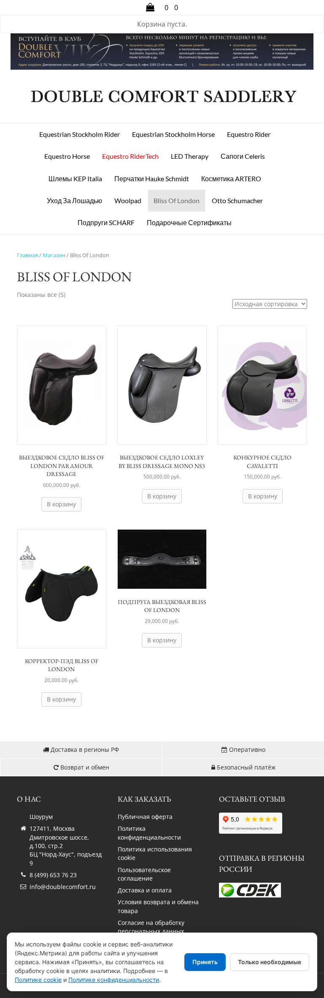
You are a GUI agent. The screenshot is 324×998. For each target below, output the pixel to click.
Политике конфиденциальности (113, 979)
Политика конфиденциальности (149, 832)
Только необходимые (269, 961)
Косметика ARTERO (231, 178)
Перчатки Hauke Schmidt (151, 178)
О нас (29, 799)
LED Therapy (189, 156)
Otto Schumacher (237, 200)
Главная (27, 255)
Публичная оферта (145, 817)
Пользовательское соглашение (144, 874)
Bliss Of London (177, 200)
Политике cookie (38, 979)
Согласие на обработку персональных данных (151, 927)
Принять (205, 961)
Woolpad (127, 200)
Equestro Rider (248, 134)
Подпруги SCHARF (106, 222)
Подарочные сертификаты (189, 222)
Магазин (54, 255)
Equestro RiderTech (130, 156)
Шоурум (41, 817)
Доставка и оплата (145, 890)
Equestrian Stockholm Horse (173, 134)
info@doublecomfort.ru (63, 887)
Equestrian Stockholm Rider (79, 134)
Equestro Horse (67, 156)
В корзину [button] (61, 504)
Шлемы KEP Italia (75, 178)
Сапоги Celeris (243, 156)
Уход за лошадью (74, 200)
